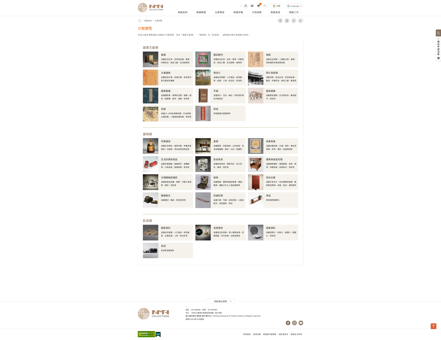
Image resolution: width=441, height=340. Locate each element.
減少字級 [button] (300, 20)
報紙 (268, 54)
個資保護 (257, 334)
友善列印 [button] (287, 20)
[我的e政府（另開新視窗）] (158, 335)
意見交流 (252, 6)
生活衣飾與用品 (169, 159)
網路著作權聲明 (269, 334)
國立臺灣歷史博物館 (159, 313)
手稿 (215, 91)
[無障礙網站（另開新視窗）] (146, 334)
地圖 (163, 109)
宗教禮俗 (165, 141)
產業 (215, 141)
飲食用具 (218, 159)
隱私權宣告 (283, 334)
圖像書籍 (165, 91)
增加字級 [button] (293, 20)
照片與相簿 (272, 72)
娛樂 (215, 177)
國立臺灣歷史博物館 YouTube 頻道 (301, 323)
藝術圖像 (271, 91)
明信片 (217, 72)
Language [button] (295, 5)
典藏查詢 (148, 20)
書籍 (163, 54)
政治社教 (271, 177)
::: (241, 5)
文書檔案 (165, 72)
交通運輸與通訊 (169, 177)
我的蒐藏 (258, 6)
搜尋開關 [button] (265, 6)
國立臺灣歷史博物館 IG (294, 323)
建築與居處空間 (274, 159)
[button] (220, 301)
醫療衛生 (165, 195)
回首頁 (139, 20)
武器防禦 (218, 195)
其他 (215, 109)
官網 (278, 5)
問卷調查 (247, 334)
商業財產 (271, 141)
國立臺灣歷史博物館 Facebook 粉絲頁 (288, 323)
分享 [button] (280, 20)
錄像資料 (271, 228)
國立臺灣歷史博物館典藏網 (152, 7)
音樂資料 (218, 228)
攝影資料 (165, 228)
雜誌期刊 (218, 54)
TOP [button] (433, 326)
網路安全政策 (296, 334)
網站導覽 (245, 6)
